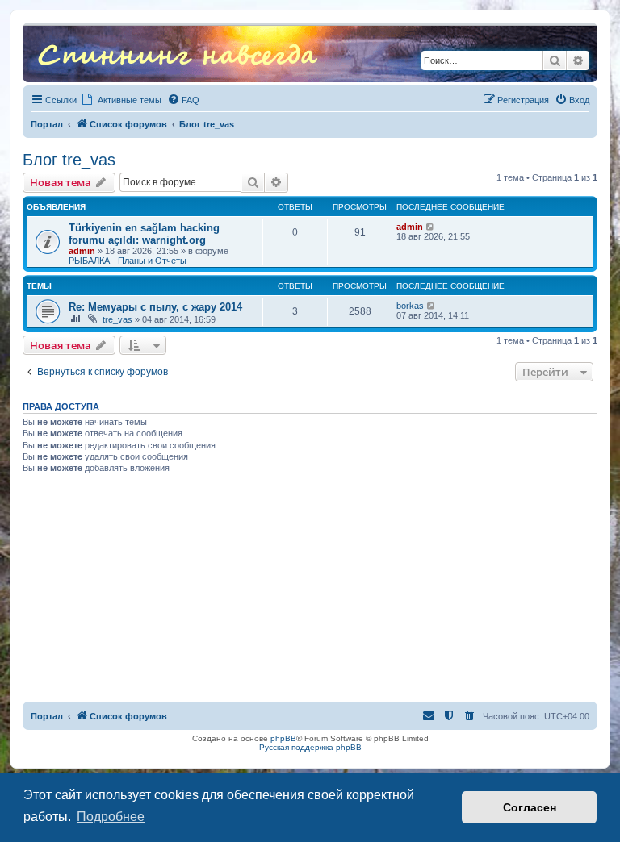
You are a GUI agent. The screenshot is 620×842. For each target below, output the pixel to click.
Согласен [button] (529, 807)
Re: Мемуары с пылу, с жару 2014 (155, 307)
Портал (47, 124)
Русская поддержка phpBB (310, 747)
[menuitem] (183, 100)
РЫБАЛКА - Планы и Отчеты (127, 260)
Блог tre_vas (69, 160)
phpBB (283, 738)
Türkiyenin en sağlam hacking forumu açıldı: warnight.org (144, 234)
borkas (410, 306)
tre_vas (117, 319)
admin (82, 251)
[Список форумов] (177, 52)
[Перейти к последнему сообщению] (430, 226)
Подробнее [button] (111, 816)
